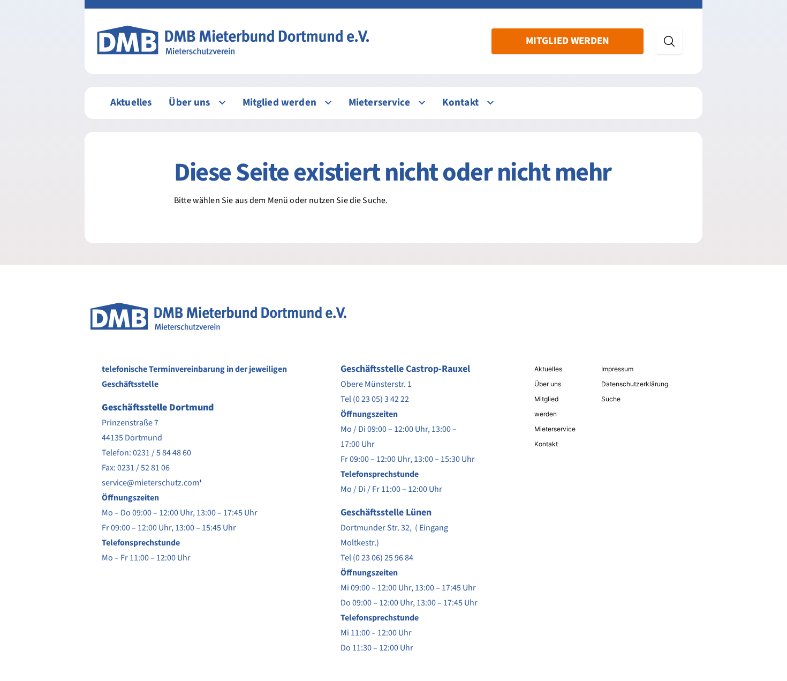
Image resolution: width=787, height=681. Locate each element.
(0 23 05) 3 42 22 (381, 399)
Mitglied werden (567, 41)
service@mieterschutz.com (150, 483)
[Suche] (669, 41)
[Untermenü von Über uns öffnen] (222, 102)
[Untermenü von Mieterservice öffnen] (421, 102)
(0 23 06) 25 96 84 (383, 558)
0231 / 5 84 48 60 (162, 453)
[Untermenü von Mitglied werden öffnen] (328, 102)
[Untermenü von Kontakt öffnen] (490, 102)
